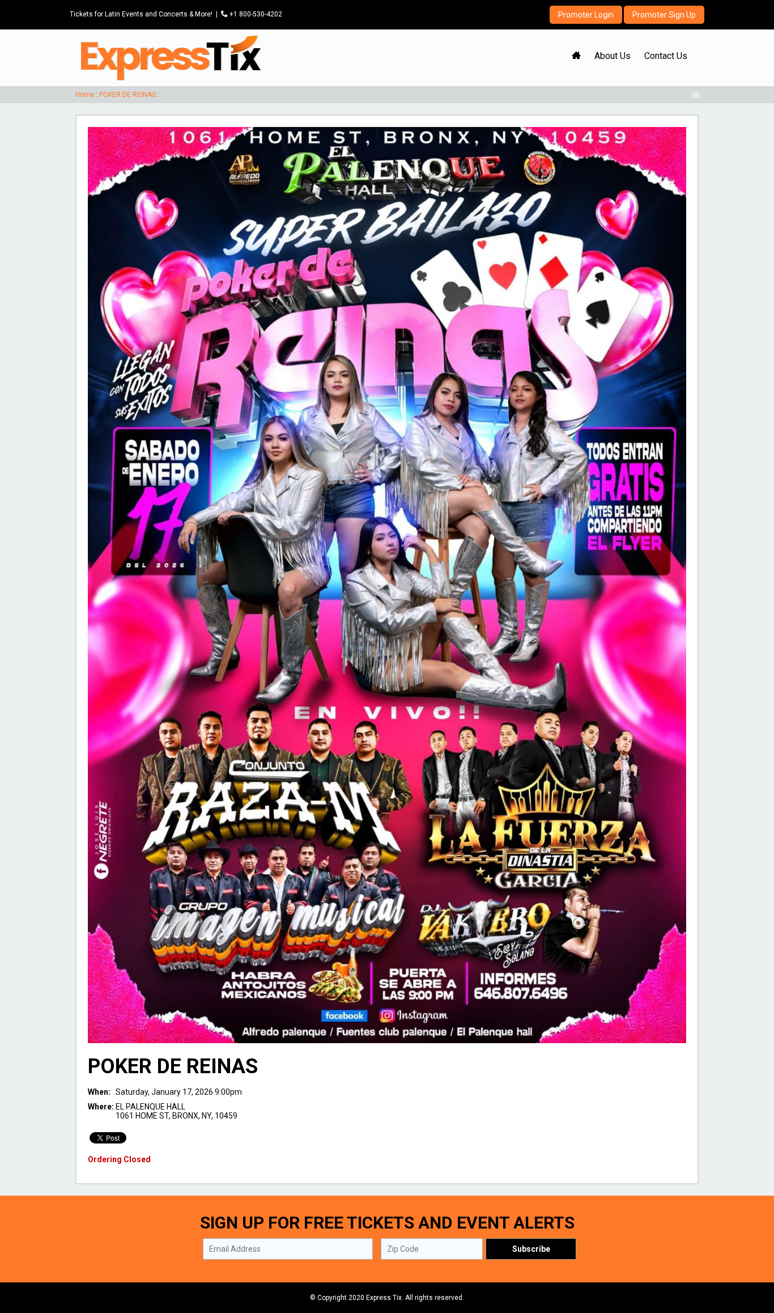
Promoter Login (586, 14)
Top (751, 1256)
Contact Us (665, 55)
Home (84, 95)
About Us (612, 55)
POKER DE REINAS (127, 95)
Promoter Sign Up (664, 14)
